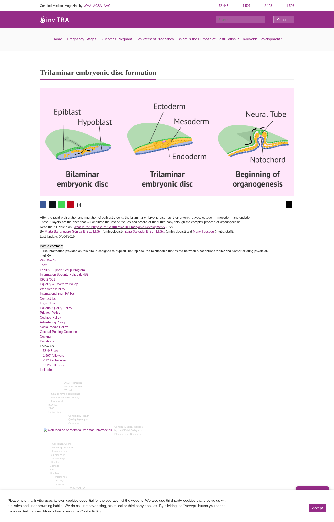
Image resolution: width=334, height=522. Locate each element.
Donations (47, 341)
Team (44, 265)
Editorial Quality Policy (56, 308)
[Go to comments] (289, 204)
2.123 (267, 6)
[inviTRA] (54, 19)
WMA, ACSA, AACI (97, 6)
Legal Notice (48, 303)
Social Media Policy (54, 327)
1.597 (246, 6)
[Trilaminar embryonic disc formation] (167, 142)
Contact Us (48, 298)
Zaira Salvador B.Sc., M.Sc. (145, 231)
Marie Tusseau (203, 231)
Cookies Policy (50, 317)
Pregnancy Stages (82, 39)
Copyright (46, 336)
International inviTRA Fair (58, 293)
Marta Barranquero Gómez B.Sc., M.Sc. (73, 231)
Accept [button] (317, 508)
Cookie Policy (90, 511)
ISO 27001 (47, 279)
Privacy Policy (50, 312)
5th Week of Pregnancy (155, 39)
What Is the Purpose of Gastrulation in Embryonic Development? (230, 39)
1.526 (289, 6)
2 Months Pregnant (116, 39)
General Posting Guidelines (59, 332)
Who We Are (48, 260)
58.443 (223, 6)
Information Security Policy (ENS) (64, 274)
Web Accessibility (52, 289)
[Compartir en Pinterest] (70, 204)
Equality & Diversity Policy (59, 284)
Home (57, 39)
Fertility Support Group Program (62, 270)
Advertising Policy (53, 322)
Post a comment (51, 246)
